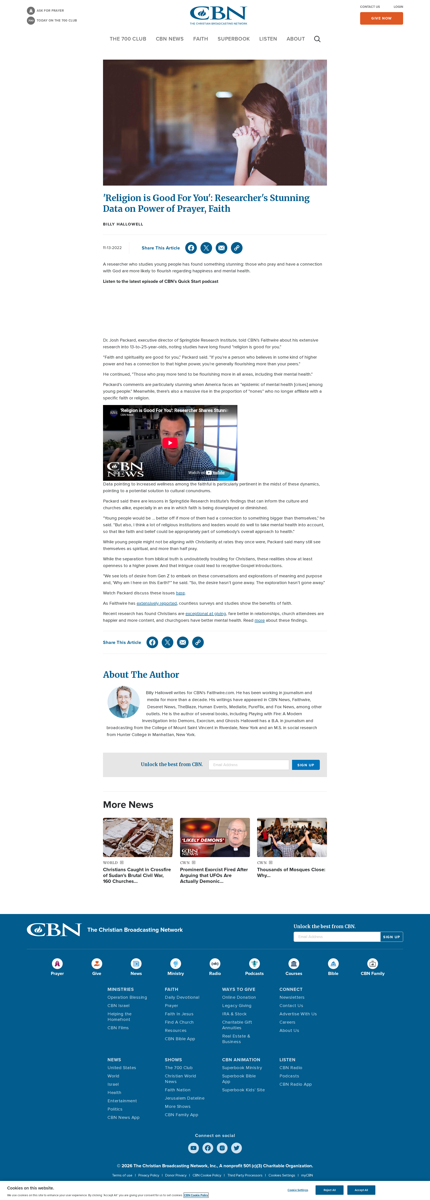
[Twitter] (206, 248)
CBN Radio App (296, 1084)
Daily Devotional (182, 997)
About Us (289, 1030)
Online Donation (239, 997)
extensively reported (157, 603)
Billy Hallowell (123, 224)
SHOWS (173, 1059)
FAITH (200, 39)
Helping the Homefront (120, 1016)
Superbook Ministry (242, 1067)
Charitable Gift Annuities (237, 1025)
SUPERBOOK (234, 39)
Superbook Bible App (239, 1078)
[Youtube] (193, 1148)
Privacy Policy (148, 1175)
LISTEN (268, 39)
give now (381, 18)
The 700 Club (128, 39)
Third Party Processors (244, 1175)
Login (398, 6)
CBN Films (118, 1028)
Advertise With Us (298, 1014)
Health (114, 1092)
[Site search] (317, 41)
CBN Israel (118, 1005)
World (114, 1076)
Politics (115, 1109)
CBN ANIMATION (241, 1059)
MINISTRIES (121, 989)
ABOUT (296, 39)
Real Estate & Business (236, 1038)
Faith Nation (178, 1090)
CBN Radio (291, 1067)
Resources (176, 1030)
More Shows (178, 1106)
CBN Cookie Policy (207, 1175)
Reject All (330, 1190)
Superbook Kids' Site (243, 1090)
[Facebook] (191, 248)
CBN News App (124, 1117)
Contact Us (370, 6)
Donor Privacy (176, 1175)
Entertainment (122, 1101)
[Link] (237, 248)
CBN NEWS (170, 39)
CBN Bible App (180, 1039)
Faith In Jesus (179, 1014)
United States (122, 1067)
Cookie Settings (298, 1190)
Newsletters (292, 997)
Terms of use (122, 1175)
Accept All (361, 1190)
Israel (113, 1084)
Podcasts (289, 1076)
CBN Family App (181, 1115)
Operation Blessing (127, 997)
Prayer (171, 1005)
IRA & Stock (234, 1014)
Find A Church (179, 1022)
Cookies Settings (282, 1175)
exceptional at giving (205, 613)
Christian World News (180, 1078)
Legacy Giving (237, 1005)
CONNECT (291, 989)
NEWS (114, 1059)
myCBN (307, 1175)
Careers (288, 1022)
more (260, 620)
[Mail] (221, 248)
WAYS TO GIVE (239, 989)
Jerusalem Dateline (184, 1098)
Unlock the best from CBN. (172, 764)
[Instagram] (222, 1148)
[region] (215, 1190)
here (180, 593)
